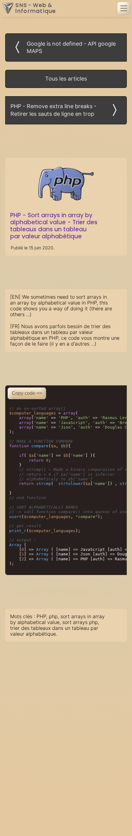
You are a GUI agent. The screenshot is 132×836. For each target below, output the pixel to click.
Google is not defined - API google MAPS (72, 47)
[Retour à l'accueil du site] (8, 8)
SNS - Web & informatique (35, 8)
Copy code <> (27, 393)
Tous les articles (66, 78)
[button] (123, 8)
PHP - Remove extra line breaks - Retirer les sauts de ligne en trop (54, 110)
